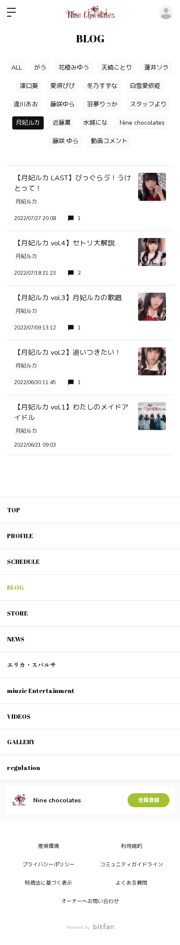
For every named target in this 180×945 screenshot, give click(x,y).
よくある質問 (131, 882)
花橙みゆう (74, 67)
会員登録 (148, 800)
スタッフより (148, 104)
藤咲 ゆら (65, 141)
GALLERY (21, 742)
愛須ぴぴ (62, 86)
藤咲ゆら (62, 104)
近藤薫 (61, 123)
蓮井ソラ (156, 67)
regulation (23, 767)
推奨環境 (48, 846)
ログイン (166, 12)
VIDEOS (19, 716)
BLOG (15, 587)
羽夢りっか (102, 104)
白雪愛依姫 (145, 86)
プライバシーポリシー (48, 864)
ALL (16, 67)
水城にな (95, 123)
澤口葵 (29, 86)
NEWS (15, 639)
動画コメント (109, 141)
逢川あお (26, 104)
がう (40, 67)
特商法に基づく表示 (48, 882)
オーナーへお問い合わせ (90, 901)
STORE (17, 613)
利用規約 (131, 846)
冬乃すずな (102, 86)
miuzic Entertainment (40, 690)
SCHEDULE (23, 561)
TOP (13, 510)
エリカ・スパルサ (31, 665)
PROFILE (20, 536)
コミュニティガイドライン (131, 864)
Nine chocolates (142, 123)
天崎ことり (116, 67)
